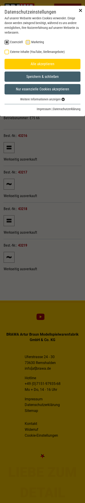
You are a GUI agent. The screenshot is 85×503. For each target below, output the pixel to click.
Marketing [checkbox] (37, 42)
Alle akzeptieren (42, 64)
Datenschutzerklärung (66, 109)
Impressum (44, 109)
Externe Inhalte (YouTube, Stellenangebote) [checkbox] (37, 52)
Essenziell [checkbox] (16, 42)
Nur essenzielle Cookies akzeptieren (42, 89)
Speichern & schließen (42, 76)
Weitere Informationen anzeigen (40, 99)
